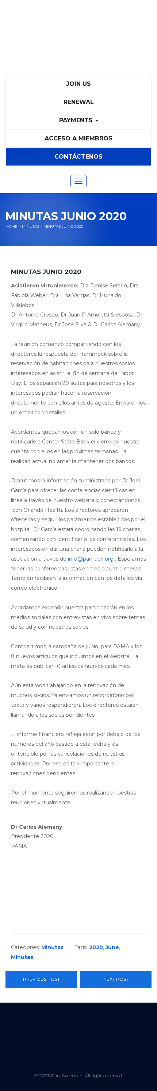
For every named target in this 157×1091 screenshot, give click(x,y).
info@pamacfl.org (91, 559)
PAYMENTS (77, 120)
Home (11, 226)
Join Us (78, 83)
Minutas (30, 226)
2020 (96, 947)
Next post (116, 979)
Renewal (79, 102)
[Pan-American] (78, 40)
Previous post (41, 979)
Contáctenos (78, 156)
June (112, 947)
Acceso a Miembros (78, 138)
